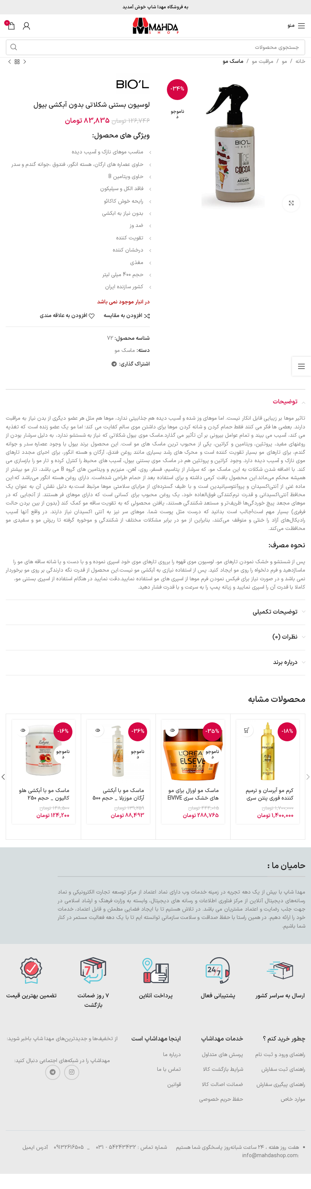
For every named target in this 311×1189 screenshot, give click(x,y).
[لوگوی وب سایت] (155, 26)
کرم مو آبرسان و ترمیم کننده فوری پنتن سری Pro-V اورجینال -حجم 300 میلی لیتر (270, 802)
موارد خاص (293, 1099)
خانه (300, 62)
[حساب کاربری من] (26, 25)
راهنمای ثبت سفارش (283, 1069)
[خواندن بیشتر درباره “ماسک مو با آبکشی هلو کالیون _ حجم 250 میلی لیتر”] (22, 730)
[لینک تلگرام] (114, 364)
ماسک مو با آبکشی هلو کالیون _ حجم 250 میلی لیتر (44, 798)
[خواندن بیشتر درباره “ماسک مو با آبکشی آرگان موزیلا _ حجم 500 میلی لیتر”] (97, 730)
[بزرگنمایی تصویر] (291, 203)
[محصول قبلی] (24, 62)
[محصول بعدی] (9, 62)
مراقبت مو (262, 62)
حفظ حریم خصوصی (221, 1099)
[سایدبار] (301, 366)
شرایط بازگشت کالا (223, 1069)
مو (284, 62)
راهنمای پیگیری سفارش (280, 1085)
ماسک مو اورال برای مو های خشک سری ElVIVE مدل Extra (193, 798)
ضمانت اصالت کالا (222, 1085)
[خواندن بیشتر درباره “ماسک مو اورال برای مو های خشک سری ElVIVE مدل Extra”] (172, 730)
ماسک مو (233, 62)
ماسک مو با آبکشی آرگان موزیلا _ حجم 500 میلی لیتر (118, 798)
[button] (246, 730)
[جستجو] (14, 47)
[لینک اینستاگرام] (71, 1072)
